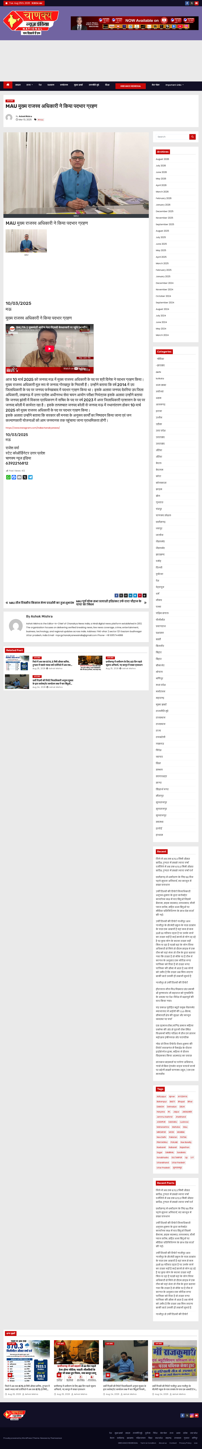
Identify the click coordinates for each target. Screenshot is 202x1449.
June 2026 (161, 172)
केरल (158, 463)
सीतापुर (160, 795)
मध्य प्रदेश (161, 685)
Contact (173, 1443)
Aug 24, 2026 (39, 687)
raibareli (173, 1147)
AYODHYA (182, 1096)
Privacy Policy (185, 1443)
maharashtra (163, 1127)
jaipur (176, 1111)
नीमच (159, 600)
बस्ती (158, 639)
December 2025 (164, 211)
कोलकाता (161, 483)
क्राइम (18, 85)
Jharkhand (181, 1116)
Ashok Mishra (25, 116)
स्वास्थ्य (159, 822)
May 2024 (161, 328)
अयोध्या (160, 391)
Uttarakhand (163, 1162)
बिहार (159, 652)
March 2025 (162, 263)
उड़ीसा (159, 424)
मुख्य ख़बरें (78, 85)
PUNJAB (174, 1142)
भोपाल (159, 672)
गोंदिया (160, 359)
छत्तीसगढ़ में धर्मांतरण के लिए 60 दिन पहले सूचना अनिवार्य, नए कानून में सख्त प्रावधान (124, 663)
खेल (158, 496)
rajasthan (184, 1147)
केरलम (159, 469)
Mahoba (176, 1127)
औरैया (159, 450)
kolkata (160, 378)
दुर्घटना (159, 574)
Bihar (190, 1101)
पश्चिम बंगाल (162, 613)
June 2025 (161, 243)
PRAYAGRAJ (162, 1142)
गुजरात (159, 502)
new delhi (161, 1137)
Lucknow (184, 1122)
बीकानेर (160, 665)
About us (163, 1443)
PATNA (183, 1137)
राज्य (29, 85)
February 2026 (163, 198)
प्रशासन (51, 85)
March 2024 (162, 335)
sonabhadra (162, 1157)
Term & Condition (148, 1443)
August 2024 (162, 309)
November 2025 (164, 217)
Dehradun (172, 1106)
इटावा (159, 411)
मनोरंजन (64, 85)
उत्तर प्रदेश (161, 430)
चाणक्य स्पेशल (163, 515)
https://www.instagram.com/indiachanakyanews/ (33, 427)
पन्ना (158, 606)
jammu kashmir (165, 1116)
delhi (158, 372)
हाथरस (159, 835)
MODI (171, 1132)
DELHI (182, 1106)
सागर (159, 782)
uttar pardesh (178, 1162)
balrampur (162, 1101)
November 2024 (164, 289)
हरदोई (159, 828)
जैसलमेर (160, 541)
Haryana (161, 1111)
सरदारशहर (161, 776)
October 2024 (163, 296)
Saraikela (181, 1152)
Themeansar (56, 1438)
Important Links (174, 85)
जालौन (159, 535)
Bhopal (181, 1101)
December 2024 (165, 283)
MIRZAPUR (161, 1132)
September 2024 (165, 302)
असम (158, 398)
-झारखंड (160, 365)
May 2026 (161, 178)
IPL (169, 1111)
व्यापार (159, 756)
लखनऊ (160, 743)
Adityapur (161, 1096)
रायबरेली (160, 737)
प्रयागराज (161, 626)
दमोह (158, 561)
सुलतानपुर (161, 802)
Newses (43, 1438)
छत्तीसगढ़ (160, 522)
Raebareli (161, 1147)
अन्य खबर (10, 101)
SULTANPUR (177, 1157)
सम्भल (159, 769)
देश (40, 85)
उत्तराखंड (160, 437)
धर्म (157, 593)
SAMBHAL (169, 1152)
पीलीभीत (160, 619)
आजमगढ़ (160, 404)
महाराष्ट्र (160, 698)
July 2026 (161, 165)
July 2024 (161, 315)
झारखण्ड (160, 554)
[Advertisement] (101, 61)
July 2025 (161, 237)
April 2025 (161, 257)
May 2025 (161, 250)
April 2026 (161, 185)
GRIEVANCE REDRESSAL (130, 86)
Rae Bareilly (186, 1142)
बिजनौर (160, 646)
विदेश (158, 750)
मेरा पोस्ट (156, 85)
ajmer (172, 1096)
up (186, 1157)
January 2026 (163, 204)
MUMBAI (180, 1132)
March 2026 (162, 191)
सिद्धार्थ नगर (162, 789)
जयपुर (159, 528)
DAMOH (160, 1106)
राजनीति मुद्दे (94, 85)
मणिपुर (159, 678)
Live (195, 1443)
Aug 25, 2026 (39, 668)
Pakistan (173, 1137)
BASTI (172, 1101)
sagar (159, 1152)
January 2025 (163, 276)
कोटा (158, 476)
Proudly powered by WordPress (17, 1438)
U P (192, 1157)
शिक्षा (107, 85)
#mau (40, 120)
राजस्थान (160, 717)
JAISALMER (187, 1111)
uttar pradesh (163, 1167)
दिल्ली (159, 567)
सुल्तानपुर (161, 815)
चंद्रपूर (159, 509)
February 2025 (163, 270)
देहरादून (160, 587)
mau (185, 1127)
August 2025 (162, 230)
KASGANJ (173, 1122)
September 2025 (165, 224)
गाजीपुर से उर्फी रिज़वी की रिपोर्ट (172, 982)
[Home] (7, 84)
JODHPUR (161, 1122)
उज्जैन (159, 417)
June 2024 (161, 322)
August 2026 (162, 159)
